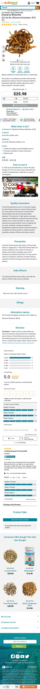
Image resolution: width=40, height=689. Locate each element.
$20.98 (10, 574)
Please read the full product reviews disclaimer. (18, 343)
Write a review (22, 24)
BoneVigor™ (11, 111)
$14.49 (30, 574)
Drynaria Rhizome (12, 115)
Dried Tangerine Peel (30, 604)
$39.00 (10, 606)
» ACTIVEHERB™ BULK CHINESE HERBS (12, 12)
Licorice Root (10, 571)
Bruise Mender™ (12, 113)
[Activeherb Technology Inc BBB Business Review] (7, 667)
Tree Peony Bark (10, 603)
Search (37, 7)
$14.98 (30, 608)
